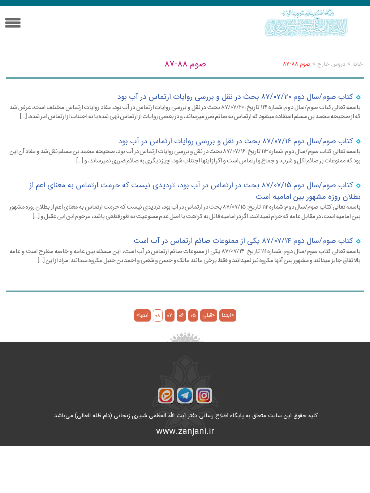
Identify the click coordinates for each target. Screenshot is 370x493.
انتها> (142, 315)
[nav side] (13, 23)
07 (169, 315)
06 (181, 315)
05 (193, 315)
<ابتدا (227, 315)
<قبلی (208, 315)
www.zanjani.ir (185, 432)
